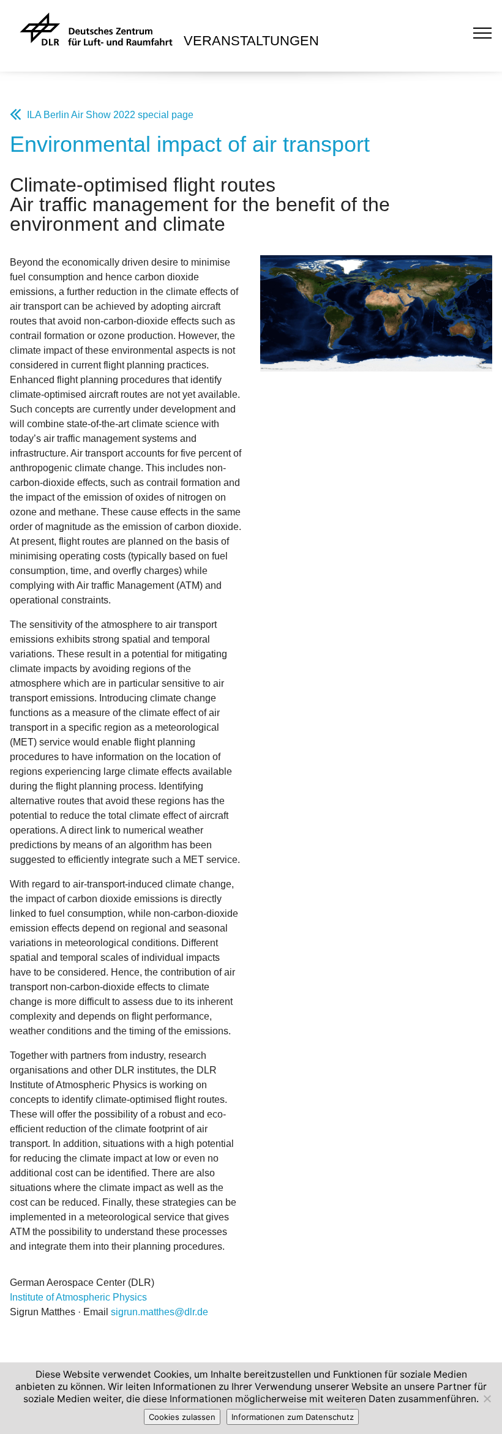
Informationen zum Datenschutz (292, 1417)
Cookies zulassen (182, 1417)
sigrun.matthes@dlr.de (159, 1312)
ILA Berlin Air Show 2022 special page (110, 115)
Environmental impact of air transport (190, 144)
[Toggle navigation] (482, 32)
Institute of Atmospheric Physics (78, 1297)
